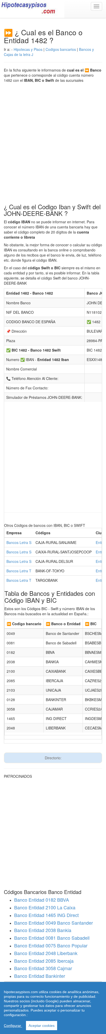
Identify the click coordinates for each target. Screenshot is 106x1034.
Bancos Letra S (18, 542)
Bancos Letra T (18, 570)
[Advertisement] (53, 140)
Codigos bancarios (61, 49)
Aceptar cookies (42, 1026)
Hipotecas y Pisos (28, 49)
